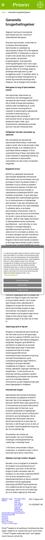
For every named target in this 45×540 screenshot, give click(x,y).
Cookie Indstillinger (22, 280)
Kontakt (5, 518)
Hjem (4, 12)
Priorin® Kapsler (18, 507)
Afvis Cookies (22, 285)
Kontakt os (18, 511)
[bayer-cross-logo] (40, 5)
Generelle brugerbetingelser (13, 513)
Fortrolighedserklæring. (11, 275)
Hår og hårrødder (18, 503)
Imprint (5, 516)
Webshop (18, 509)
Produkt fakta (20, 499)
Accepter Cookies (22, 290)
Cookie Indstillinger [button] (9, 523)
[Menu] (3, 5)
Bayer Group (7, 521)
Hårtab (17, 500)
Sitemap (5, 520)
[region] (22, 270)
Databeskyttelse (8, 514)
